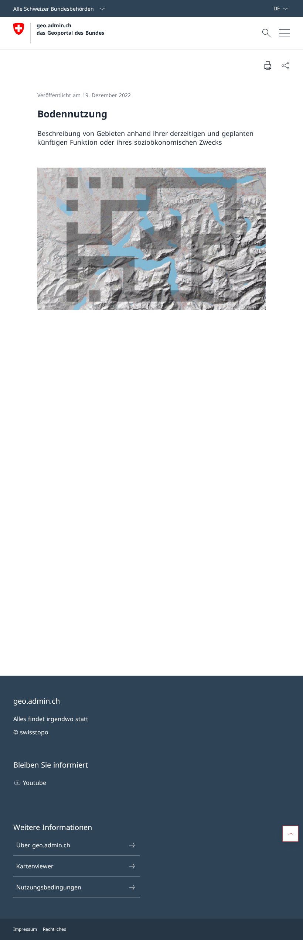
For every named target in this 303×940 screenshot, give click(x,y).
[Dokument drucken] (267, 65)
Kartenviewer (35, 866)
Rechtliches (54, 929)
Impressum (25, 929)
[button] (290, 834)
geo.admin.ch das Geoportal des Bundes (70, 29)
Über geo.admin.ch (43, 845)
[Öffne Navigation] (284, 33)
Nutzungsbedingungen (48, 887)
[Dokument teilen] (285, 65)
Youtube (34, 783)
